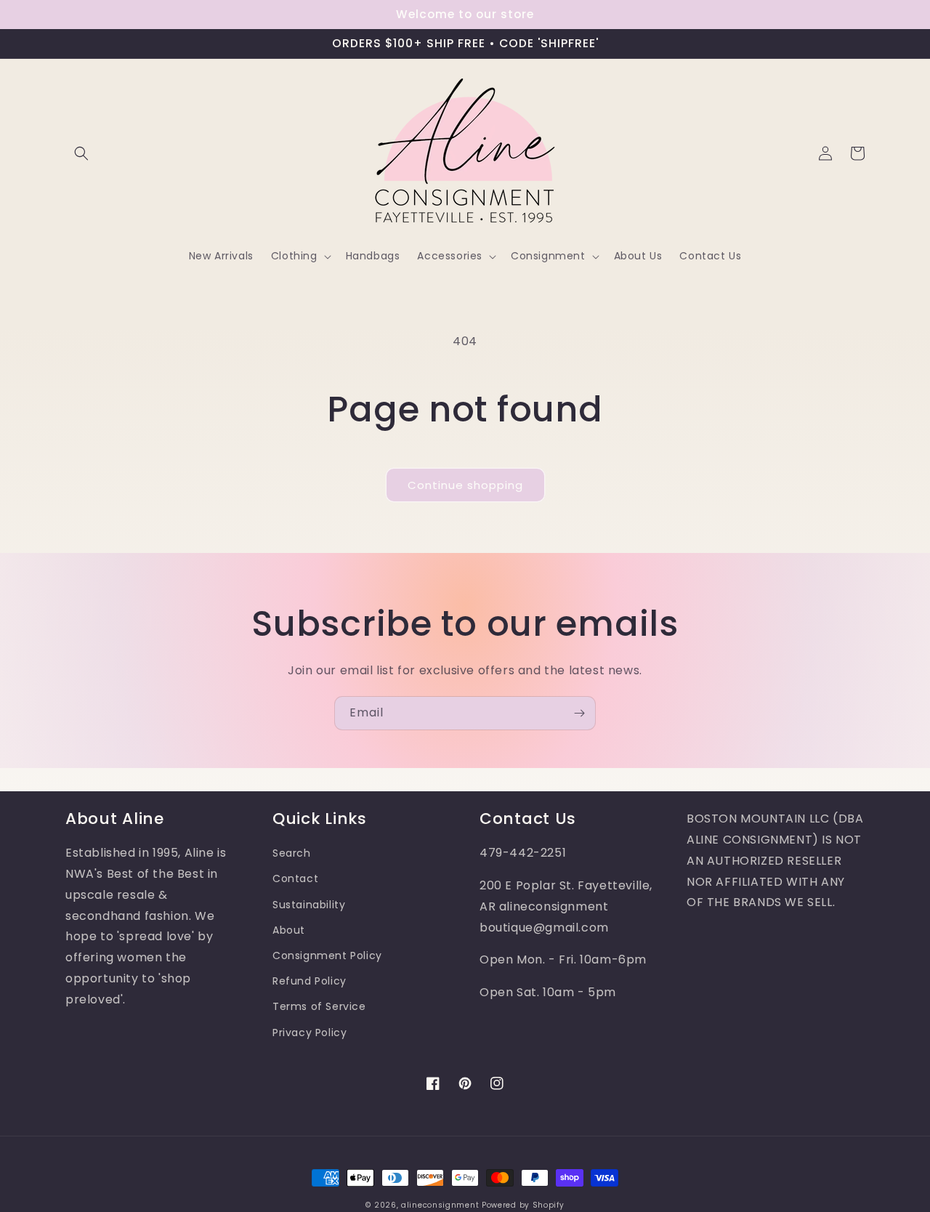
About (288, 930)
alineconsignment (440, 1205)
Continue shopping (465, 485)
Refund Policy (309, 981)
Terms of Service (319, 1006)
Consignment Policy (327, 955)
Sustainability (308, 904)
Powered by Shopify (523, 1205)
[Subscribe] (579, 713)
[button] (81, 153)
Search (291, 853)
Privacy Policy (309, 1032)
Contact (295, 878)
